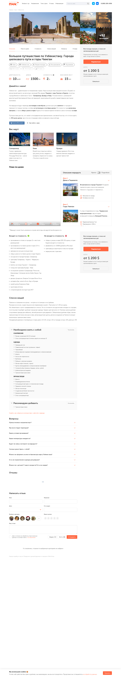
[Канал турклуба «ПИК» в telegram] (93, 3)
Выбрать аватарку (14, 514)
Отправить (72, 537)
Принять (107, 673)
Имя (10, 497)
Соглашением (31, 537)
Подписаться (96, 62)
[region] (86, 200)
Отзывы (51, 3)
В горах (40, 69)
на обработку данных (90, 674)
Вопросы (64, 48)
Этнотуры (28, 69)
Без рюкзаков (55, 64)
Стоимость (38, 48)
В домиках (69, 64)
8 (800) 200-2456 (106, 3)
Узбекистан (21, 9)
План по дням (25, 48)
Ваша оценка (48, 514)
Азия (15, 9)
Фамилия (46, 497)
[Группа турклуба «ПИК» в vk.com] (97, 3)
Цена (85, 67)
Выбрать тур (25, 3)
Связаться (95, 81)
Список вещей (51, 48)
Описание (12, 48)
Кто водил (47, 506)
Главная (11, 9)
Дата (10, 506)
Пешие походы (40, 64)
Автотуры (15, 69)
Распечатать (71, 330)
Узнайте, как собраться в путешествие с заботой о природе (27, 413)
